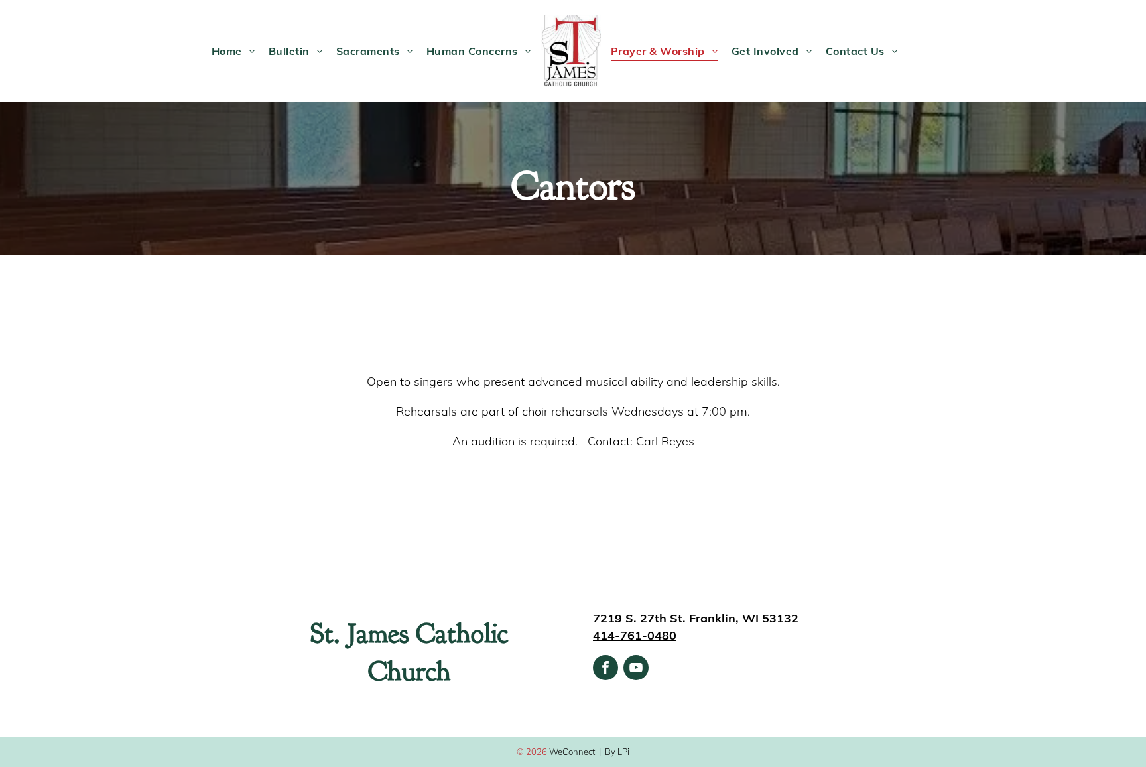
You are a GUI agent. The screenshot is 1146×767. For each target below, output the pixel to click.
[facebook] (605, 669)
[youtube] (636, 669)
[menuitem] (233, 51)
